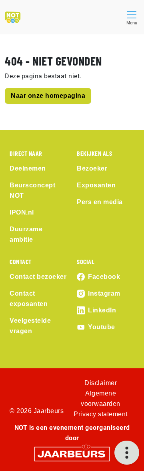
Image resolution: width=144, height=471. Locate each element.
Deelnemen (28, 168)
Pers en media (100, 202)
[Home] (13, 17)
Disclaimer (100, 383)
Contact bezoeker (38, 276)
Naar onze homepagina (48, 95)
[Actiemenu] (126, 453)
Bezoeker (92, 168)
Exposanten (96, 185)
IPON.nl (22, 212)
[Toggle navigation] (131, 17)
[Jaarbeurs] (72, 453)
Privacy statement (101, 414)
